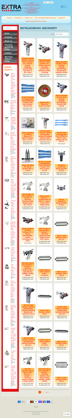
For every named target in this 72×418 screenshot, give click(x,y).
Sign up (51, 2)
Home (9, 18)
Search (36, 407)
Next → (48, 392)
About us (29, 18)
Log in (45, 2)
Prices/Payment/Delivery (45, 18)
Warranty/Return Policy (36, 21)
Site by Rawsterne (36, 413)
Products (19, 18)
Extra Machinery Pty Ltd (35, 411)
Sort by (52, 34)
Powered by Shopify (36, 414)
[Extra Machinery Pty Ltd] (11, 8)
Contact (61, 18)
